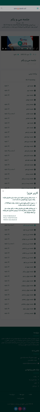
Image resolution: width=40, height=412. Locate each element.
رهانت (33, 199)
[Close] (3, 191)
